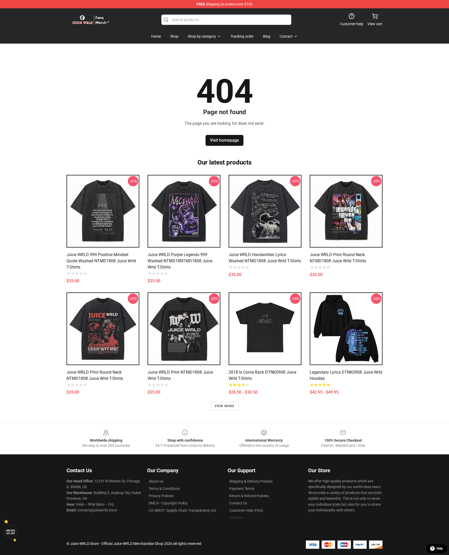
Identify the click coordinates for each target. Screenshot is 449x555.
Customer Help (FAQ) (246, 510)
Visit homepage (224, 140)
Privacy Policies (161, 496)
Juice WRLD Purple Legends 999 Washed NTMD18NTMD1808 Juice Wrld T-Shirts (180, 261)
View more (225, 406)
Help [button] (440, 548)
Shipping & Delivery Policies (251, 481)
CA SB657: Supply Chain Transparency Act (182, 510)
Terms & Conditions (164, 489)
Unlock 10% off (10, 532)
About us (156, 481)
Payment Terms (241, 489)
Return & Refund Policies (249, 496)
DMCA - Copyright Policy (168, 503)
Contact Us (238, 503)
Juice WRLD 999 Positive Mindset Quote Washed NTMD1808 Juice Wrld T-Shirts (101, 261)
